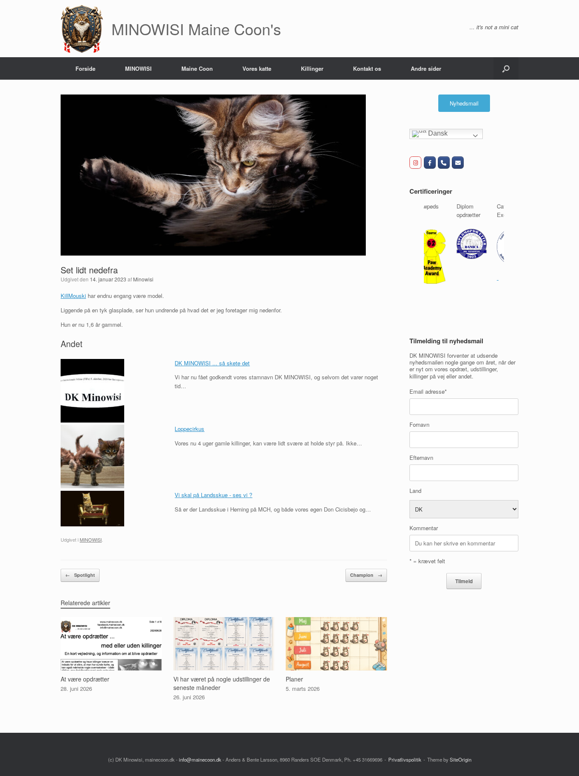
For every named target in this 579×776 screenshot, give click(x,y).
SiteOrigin (460, 759)
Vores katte (256, 68)
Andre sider (426, 68)
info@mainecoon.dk (200, 759)
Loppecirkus (189, 429)
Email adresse (428, 389)
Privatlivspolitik (404, 759)
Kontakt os (367, 68)
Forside (85, 68)
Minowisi (143, 279)
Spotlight (80, 575)
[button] (505, 68)
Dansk (437, 133)
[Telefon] (444, 162)
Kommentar (423, 526)
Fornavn (419, 422)
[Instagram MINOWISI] (415, 162)
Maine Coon (197, 68)
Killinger (312, 68)
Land (415, 488)
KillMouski (73, 296)
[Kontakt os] (458, 162)
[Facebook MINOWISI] (430, 162)
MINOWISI (138, 68)
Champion (366, 575)
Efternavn (421, 455)
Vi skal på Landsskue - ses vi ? (213, 495)
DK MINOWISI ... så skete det (212, 363)
